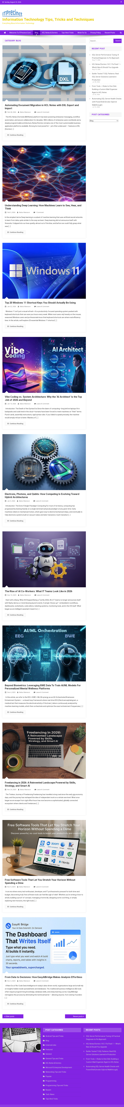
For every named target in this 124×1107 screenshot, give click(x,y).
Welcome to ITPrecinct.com (20, 33)
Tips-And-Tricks (68, 33)
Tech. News (50, 1094)
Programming (51, 1081)
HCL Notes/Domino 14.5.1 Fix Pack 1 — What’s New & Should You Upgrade (106, 65)
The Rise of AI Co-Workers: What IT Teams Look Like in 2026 (38, 591)
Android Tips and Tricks (54, 1036)
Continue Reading (16, 135)
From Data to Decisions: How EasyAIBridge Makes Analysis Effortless (43, 977)
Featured (49, 1049)
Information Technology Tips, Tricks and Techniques (48, 19)
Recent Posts (110, 33)
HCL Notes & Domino (50, 33)
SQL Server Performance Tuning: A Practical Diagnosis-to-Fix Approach (105, 56)
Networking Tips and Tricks (56, 1072)
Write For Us (82, 33)
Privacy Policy (95, 33)
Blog (36, 33)
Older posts (10, 1016)
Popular (49, 1076)
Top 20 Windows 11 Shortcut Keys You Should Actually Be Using (40, 302)
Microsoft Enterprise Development (59, 1067)
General (49, 1054)
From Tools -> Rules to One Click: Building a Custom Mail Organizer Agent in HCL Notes (104, 89)
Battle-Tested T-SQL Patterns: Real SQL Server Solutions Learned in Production (105, 77)
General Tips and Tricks (54, 1059)
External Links (51, 1045)
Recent (48, 1090)
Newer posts (78, 1016)
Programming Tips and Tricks (57, 1085)
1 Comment (40, 212)
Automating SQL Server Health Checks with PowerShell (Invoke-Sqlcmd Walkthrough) (106, 102)
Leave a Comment (43, 112)
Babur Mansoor (25, 112)
